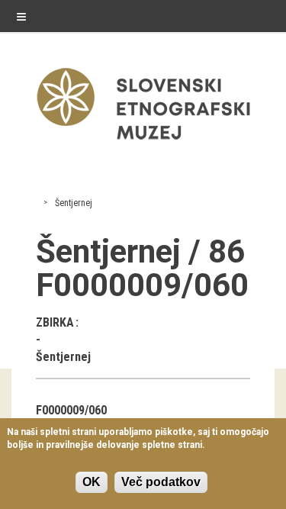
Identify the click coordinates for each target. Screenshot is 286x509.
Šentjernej (73, 203)
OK (91, 481)
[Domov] (143, 143)
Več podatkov (161, 481)
